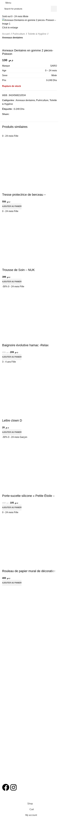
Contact (5, 701)
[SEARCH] (54, 9)
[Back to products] (7, 44)
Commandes (8, 674)
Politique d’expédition (11, 684)
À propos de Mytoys (11, 696)
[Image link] (24, 772)
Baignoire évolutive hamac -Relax (25, 345)
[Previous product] (4, 44)
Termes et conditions (11, 669)
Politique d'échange (11, 679)
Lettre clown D (12, 420)
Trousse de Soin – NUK (18, 270)
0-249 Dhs (19, 109)
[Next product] (10, 44)
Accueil (6, 34)
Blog (4, 706)
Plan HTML (7, 711)
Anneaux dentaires (12, 37)
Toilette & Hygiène (37, 34)
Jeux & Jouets (8, 647)
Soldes (5, 724)
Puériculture (19, 34)
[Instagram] (13, 787)
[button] (11, 206)
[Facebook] (5, 787)
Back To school (9, 656)
